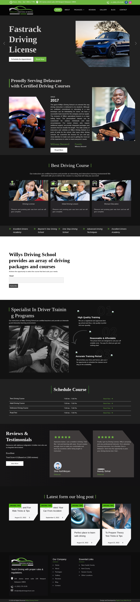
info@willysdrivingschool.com (24, 591)
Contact (123, 10)
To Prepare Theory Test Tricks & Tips (114, 534)
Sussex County (86, 572)
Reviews (92, 10)
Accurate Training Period (89, 356)
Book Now (106, 399)
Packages (78, 10)
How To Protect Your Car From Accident (53, 509)
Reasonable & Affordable (103, 338)
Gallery (103, 10)
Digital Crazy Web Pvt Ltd (123, 600)
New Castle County (88, 565)
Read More (59, 150)
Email (12, 276)
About (67, 10)
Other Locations (86, 575)
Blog (113, 10)
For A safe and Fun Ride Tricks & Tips (21, 509)
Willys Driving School (32, 600)
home (58, 10)
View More (14, 463)
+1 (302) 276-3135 (117, 2)
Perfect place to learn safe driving (84, 534)
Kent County (85, 568)
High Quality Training (89, 317)
